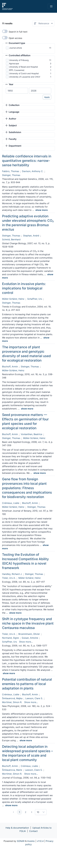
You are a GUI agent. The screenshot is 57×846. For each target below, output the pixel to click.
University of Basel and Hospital (23, 67)
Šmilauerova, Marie (12, 769)
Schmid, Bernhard (11, 239)
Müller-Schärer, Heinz (13, 298)
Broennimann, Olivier (29, 634)
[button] (15, 43)
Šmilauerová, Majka (12, 698)
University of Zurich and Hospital (24, 73)
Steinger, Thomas (11, 175)
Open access (15, 38)
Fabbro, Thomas (10, 171)
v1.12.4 (40, 841)
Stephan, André (31, 235)
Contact (33, 831)
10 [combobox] (38, 812)
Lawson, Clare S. (34, 698)
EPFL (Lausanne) (16, 70)
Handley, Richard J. (12, 574)
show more (41, 210)
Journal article (15, 48)
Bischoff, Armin (10, 366)
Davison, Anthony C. (32, 171)
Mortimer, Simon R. (12, 702)
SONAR (20, 841)
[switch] (5, 31)
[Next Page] (31, 812)
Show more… (26, 641)
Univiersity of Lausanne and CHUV (24, 77)
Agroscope (14, 63)
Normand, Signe (10, 637)
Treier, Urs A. (8, 578)
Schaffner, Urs (34, 298)
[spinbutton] (17, 91)
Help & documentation (17, 827)
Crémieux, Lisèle (10, 503)
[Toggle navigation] (51, 6)
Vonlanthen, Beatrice (31, 434)
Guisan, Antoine (30, 637)
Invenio (31, 841)
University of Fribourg (19, 60)
